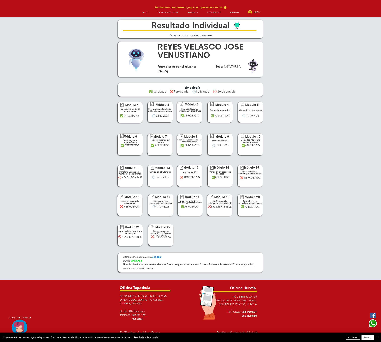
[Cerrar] (377, 337)
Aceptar (367, 337)
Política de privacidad (149, 337)
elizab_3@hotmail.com (132, 311)
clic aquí (156, 256)
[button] (168, 12)
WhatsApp (136, 260)
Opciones (352, 337)
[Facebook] (373, 315)
